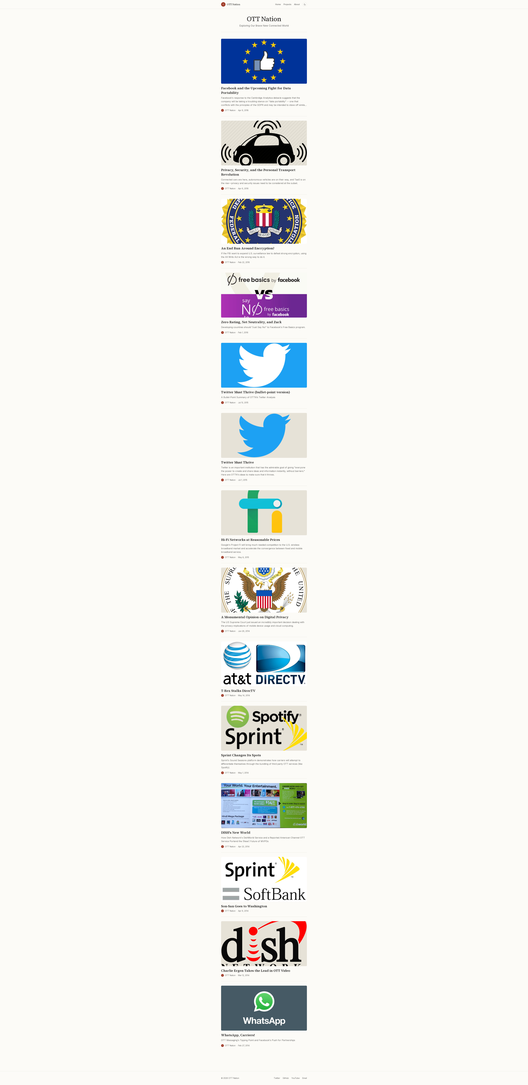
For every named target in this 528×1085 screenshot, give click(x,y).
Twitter (277, 1078)
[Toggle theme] (304, 4)
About (297, 4)
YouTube (296, 1078)
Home (278, 4)
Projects (287, 4)
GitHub (286, 1078)
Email (304, 1078)
